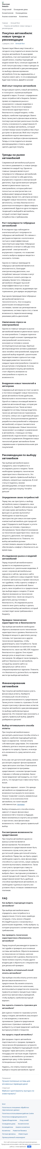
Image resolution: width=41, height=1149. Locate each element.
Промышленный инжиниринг (13, 1137)
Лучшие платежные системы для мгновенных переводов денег (16, 1081)
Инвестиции (23, 1134)
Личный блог (15, 23)
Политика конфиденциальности (14, 1117)
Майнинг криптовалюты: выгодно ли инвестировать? (18, 1091)
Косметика (23, 16)
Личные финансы (9, 1134)
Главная (5, 23)
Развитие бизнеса (20, 1130)
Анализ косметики (9, 16)
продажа (20, 804)
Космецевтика (21, 13)
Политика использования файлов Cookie (18, 1113)
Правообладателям (9, 1120)
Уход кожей (6, 9)
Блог (4, 1104)
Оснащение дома (21, 9)
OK (29, 1146)
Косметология (7, 13)
